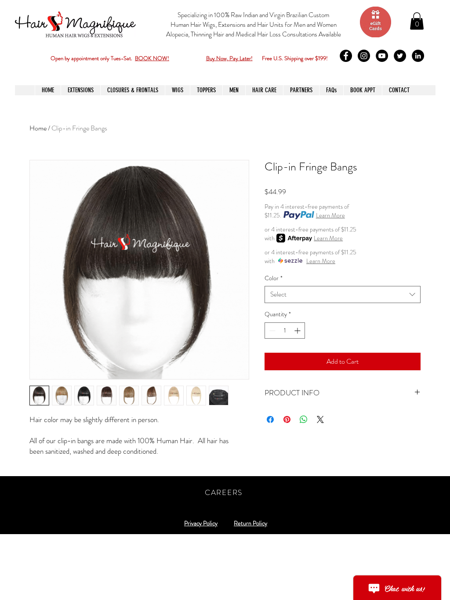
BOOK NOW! (152, 58)
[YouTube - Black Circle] (382, 56)
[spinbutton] (285, 330)
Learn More (330, 215)
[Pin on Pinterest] (287, 419)
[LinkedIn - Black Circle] (418, 56)
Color (274, 278)
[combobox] (343, 294)
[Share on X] (320, 419)
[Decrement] (271, 330)
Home (38, 128)
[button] (417, 20)
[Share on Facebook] (270, 419)
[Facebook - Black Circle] (346, 56)
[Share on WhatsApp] (303, 419)
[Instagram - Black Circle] (364, 56)
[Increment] (298, 330)
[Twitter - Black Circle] (400, 56)
